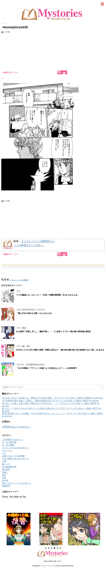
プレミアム (7, 450)
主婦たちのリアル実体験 (13, 456)
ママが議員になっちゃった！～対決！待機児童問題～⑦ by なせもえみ (47, 295)
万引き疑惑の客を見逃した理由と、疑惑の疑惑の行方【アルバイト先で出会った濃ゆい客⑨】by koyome (50, 401)
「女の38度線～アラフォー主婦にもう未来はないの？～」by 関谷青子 (46, 368)
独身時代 (6, 486)
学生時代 (6, 469)
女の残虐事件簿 (9, 467)
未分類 (5, 480)
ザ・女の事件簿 (9, 442)
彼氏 (4, 475)
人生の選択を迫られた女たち (15, 459)
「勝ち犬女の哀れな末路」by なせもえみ (34, 313)
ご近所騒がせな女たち (12, 439)
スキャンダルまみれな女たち (15, 448)
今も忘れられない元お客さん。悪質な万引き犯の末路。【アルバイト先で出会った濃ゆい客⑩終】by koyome (52, 398)
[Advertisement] (53, 557)
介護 (4, 461)
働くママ (6, 464)
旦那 (4, 478)
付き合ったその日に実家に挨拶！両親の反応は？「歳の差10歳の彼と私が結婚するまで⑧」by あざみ (60, 350)
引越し (5, 472)
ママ (4, 453)
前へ (5, 528)
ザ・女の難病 (8, 445)
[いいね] (2, 32)
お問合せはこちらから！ (16, 426)
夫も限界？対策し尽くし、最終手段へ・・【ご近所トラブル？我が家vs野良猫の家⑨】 (54, 331)
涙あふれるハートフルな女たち (16, 483)
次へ (101, 528)
